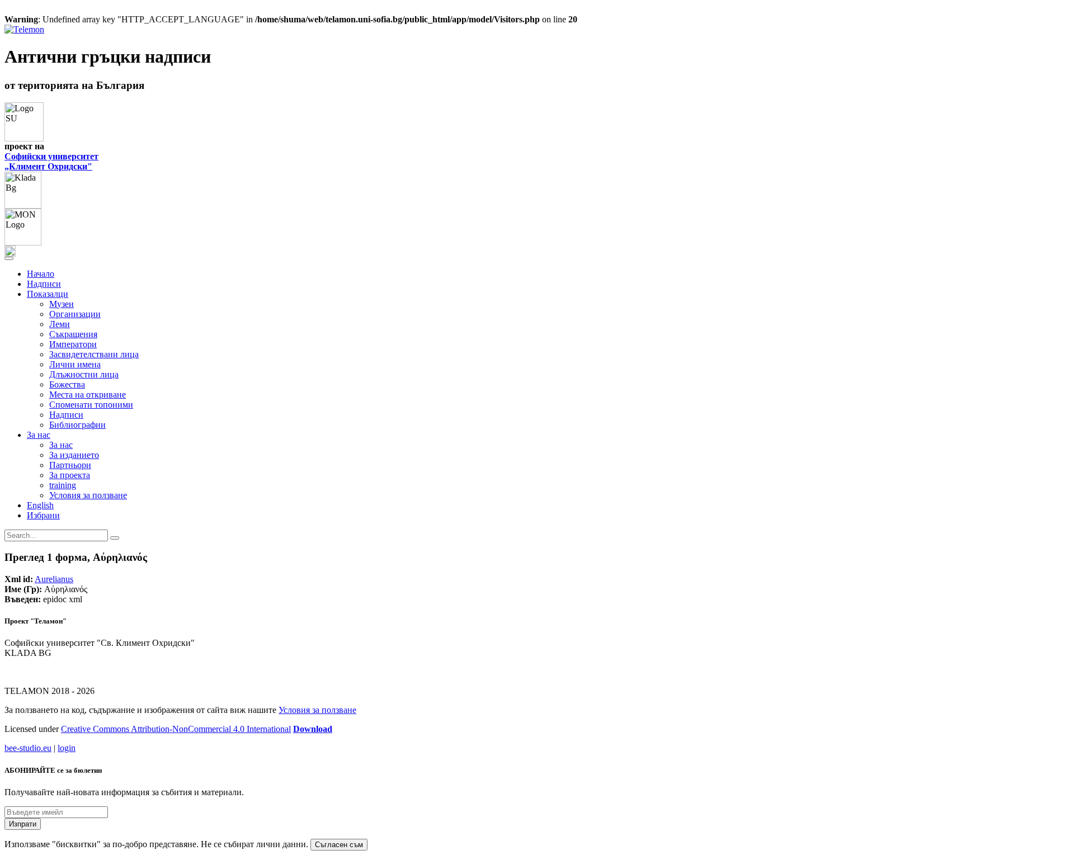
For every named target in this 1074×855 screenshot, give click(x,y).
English (40, 505)
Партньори (70, 465)
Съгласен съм (339, 844)
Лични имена (75, 364)
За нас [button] (38, 435)
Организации (75, 314)
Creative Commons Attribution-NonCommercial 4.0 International (176, 729)
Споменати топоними (91, 404)
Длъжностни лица (84, 374)
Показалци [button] (47, 294)
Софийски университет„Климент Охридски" (51, 161)
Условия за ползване (88, 495)
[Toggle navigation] (8, 258)
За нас (61, 445)
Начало (40, 273)
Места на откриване (87, 394)
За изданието (74, 455)
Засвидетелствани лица (94, 354)
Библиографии (77, 424)
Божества (67, 384)
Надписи (44, 284)
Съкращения (73, 334)
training (62, 485)
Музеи (61, 304)
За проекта (69, 475)
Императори (73, 344)
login (67, 748)
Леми (59, 324)
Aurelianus (54, 579)
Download (312, 729)
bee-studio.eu (27, 748)
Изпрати (22, 824)
